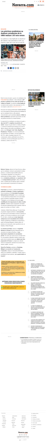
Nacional (22, 420)
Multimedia (23, 424)
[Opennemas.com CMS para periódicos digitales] (23, 437)
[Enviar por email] (16, 67)
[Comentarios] (18, 67)
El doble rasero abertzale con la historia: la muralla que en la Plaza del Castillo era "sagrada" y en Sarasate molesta (38, 301)
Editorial (4, 427)
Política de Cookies (36, 419)
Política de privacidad (37, 420)
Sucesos (4, 418)
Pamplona (4, 423)
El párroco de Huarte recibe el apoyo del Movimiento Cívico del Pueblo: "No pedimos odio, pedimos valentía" (36, 45)
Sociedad (4, 421)
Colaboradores (14, 415)
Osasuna (13, 420)
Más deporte (24, 418)
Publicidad (35, 417)
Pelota (13, 427)
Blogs (13, 417)
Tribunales (4, 420)
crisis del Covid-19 (17, 106)
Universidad (4, 100)
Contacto (34, 415)
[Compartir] (8, 67)
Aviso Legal (35, 422)
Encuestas (14, 418)
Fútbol (13, 424)
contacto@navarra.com (7, 274)
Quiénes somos (35, 413)
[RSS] (26, 434)
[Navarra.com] (23, 5)
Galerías (23, 425)
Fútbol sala (24, 417)
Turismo (34, 426)
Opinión (3, 425)
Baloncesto (14, 425)
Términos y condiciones (35, 337)
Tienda (34, 428)
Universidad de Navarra (7, 70)
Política (4, 417)
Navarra (3, 415)
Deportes (13, 422)
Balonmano (24, 415)
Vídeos (23, 427)
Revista (22, 422)
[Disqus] (32, 361)
